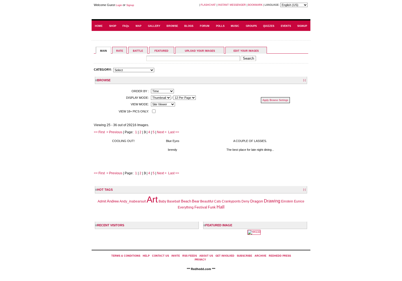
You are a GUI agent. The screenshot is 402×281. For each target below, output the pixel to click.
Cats (217, 201)
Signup (130, 5)
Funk (212, 207)
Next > (162, 132)
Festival (200, 207)
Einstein (287, 201)
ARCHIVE (260, 255)
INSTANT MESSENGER (232, 5)
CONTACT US (160, 255)
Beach (186, 201)
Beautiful (206, 201)
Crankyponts (231, 201)
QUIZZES (268, 26)
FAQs (126, 26)
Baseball (173, 201)
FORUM (204, 26)
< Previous (114, 132)
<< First (99, 132)
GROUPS (251, 26)
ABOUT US (206, 255)
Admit (102, 201)
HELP (146, 255)
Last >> (173, 132)
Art (152, 199)
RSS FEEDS (189, 255)
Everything (186, 207)
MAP (138, 26)
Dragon (256, 201)
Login (119, 5)
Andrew (113, 201)
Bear (195, 201)
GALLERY (154, 26)
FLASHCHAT (208, 5)
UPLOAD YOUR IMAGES (200, 51)
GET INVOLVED (224, 255)
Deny (245, 201)
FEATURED (161, 51)
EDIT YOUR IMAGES (246, 51)
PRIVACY (200, 259)
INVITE (175, 255)
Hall (221, 207)
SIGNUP (302, 26)
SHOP (112, 26)
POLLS (220, 26)
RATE (119, 51)
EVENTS (286, 26)
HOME (99, 26)
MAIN (103, 51)
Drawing (272, 201)
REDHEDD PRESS (280, 255)
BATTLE (138, 51)
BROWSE (172, 26)
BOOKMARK (255, 5)
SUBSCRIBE (244, 255)
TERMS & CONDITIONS (125, 255)
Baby (162, 201)
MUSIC (235, 26)
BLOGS (188, 26)
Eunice (299, 201)
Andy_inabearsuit (133, 201)
